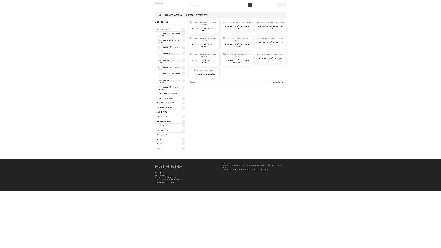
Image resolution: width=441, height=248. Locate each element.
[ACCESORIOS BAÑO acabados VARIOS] (270, 54)
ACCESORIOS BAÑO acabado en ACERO (237, 27)
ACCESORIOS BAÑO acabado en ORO (270, 43)
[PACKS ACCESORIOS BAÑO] (204, 70)
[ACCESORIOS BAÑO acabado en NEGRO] (204, 39)
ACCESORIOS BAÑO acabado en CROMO (204, 29)
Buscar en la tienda (277, 82)
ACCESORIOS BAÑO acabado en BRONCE (204, 61)
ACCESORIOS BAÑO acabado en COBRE (270, 27)
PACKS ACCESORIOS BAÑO (204, 74)
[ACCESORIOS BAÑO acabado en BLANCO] (237, 39)
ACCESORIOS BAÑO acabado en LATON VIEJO (237, 61)
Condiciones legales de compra (165, 182)
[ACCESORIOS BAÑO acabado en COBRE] (270, 22)
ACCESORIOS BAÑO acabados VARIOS (270, 59)
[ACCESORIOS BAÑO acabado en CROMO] (204, 23)
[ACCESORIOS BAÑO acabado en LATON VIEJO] (237, 55)
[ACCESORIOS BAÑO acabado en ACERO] (237, 22)
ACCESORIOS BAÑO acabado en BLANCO (237, 45)
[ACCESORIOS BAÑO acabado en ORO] (270, 38)
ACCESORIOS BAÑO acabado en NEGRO (204, 45)
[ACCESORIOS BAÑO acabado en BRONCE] (204, 55)
